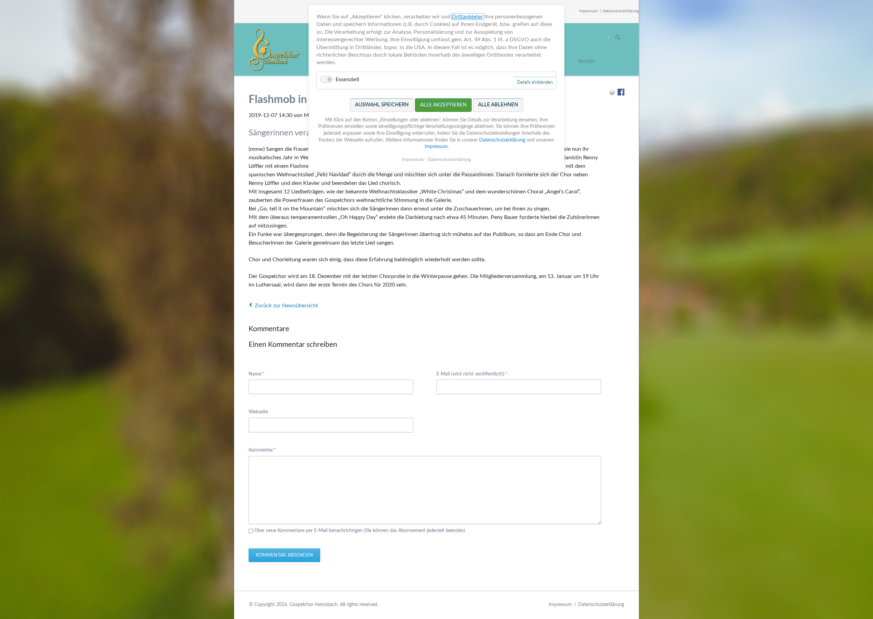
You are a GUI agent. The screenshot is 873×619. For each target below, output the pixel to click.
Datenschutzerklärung (621, 11)
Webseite (258, 412)
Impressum (588, 11)
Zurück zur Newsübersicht (286, 305)
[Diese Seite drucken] (612, 94)
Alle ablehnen (498, 104)
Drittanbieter (467, 16)
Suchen (617, 38)
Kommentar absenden (284, 555)
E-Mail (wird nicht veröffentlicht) (471, 374)
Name (259, 374)
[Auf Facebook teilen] (621, 94)
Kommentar (262, 450)
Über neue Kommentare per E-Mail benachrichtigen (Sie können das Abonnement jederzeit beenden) (359, 530)
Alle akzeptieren (443, 104)
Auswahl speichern (382, 104)
